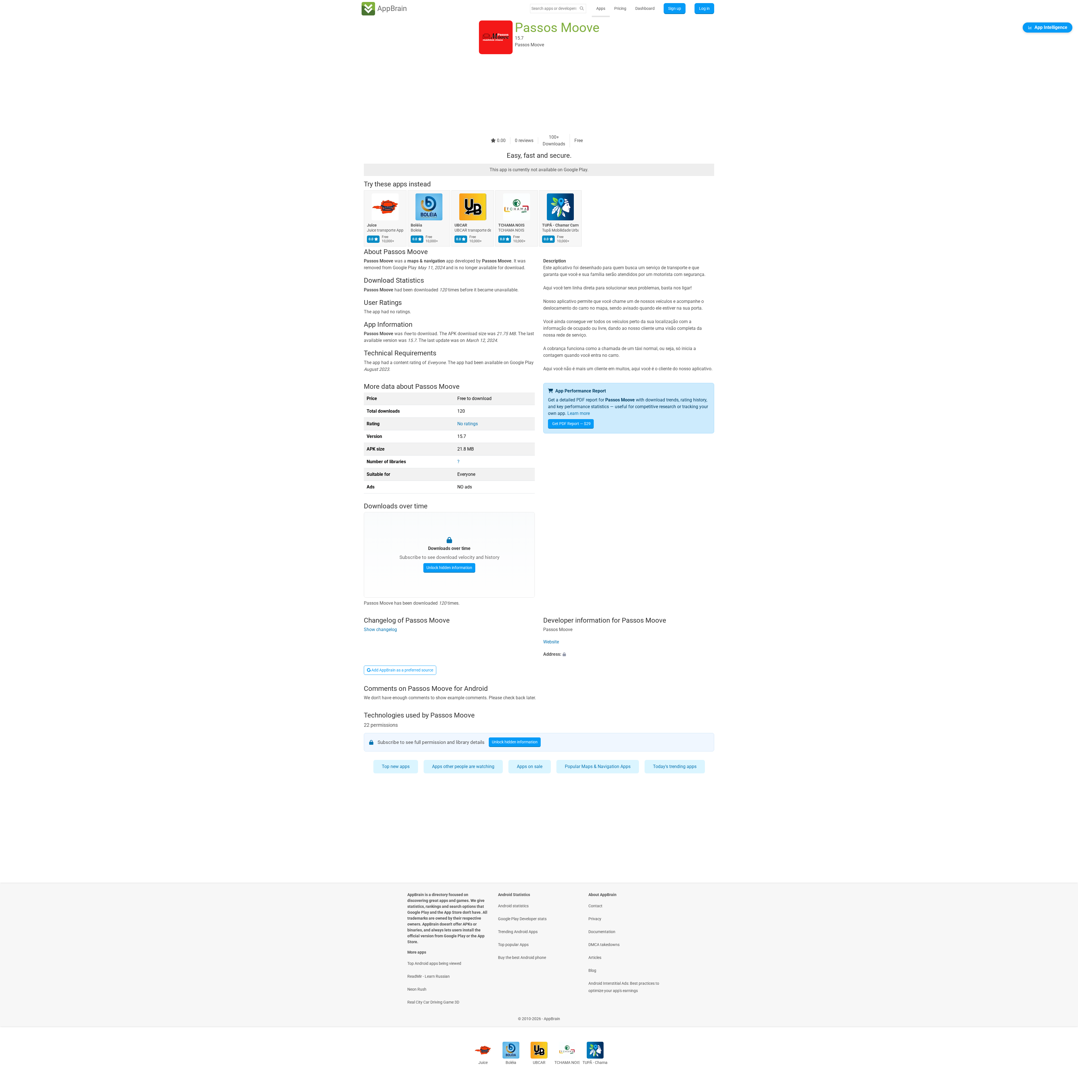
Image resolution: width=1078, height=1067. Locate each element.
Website (551, 642)
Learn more (578, 413)
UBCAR (461, 225)
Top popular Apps (513, 944)
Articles (594, 957)
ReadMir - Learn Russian (428, 976)
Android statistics (513, 906)
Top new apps (396, 766)
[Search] (581, 8)
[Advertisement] (532, 94)
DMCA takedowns (604, 944)
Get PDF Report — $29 (571, 423)
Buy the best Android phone (522, 957)
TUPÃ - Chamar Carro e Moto (560, 225)
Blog (592, 970)
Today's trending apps (674, 766)
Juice (372, 225)
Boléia (416, 225)
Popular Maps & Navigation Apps (598, 766)
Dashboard (645, 8)
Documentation (601, 931)
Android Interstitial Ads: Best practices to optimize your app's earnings (623, 987)
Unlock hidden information (449, 567)
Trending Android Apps (518, 931)
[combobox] (553, 8)
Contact (595, 906)
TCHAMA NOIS (511, 225)
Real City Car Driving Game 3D (433, 1002)
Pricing (620, 8)
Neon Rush (416, 989)
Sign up (674, 8)
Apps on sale (529, 766)
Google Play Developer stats (522, 919)
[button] (628, 654)
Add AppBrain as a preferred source (402, 670)
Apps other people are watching (463, 766)
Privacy (594, 919)
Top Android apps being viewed (434, 963)
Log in (704, 8)
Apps (600, 8)
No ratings (467, 423)
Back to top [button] (1064, 1015)
